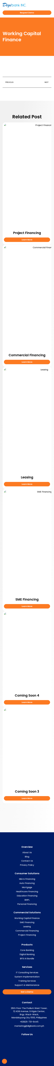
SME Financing (27, 599)
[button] (50, 5)
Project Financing (27, 233)
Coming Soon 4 (27, 695)
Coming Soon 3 (27, 791)
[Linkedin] (29, 1039)
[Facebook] (24, 1039)
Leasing (27, 477)
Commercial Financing (27, 355)
